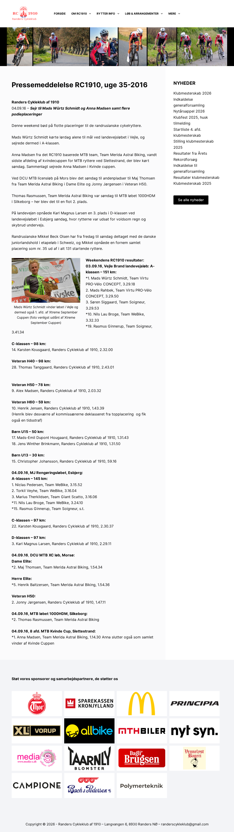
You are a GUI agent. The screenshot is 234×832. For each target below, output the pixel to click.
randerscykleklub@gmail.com (185, 824)
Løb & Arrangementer (142, 13)
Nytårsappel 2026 (189, 111)
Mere (172, 13)
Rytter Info (106, 13)
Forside (60, 13)
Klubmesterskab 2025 (192, 183)
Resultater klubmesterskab (196, 177)
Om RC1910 (79, 13)
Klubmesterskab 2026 (192, 93)
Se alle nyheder (191, 200)
